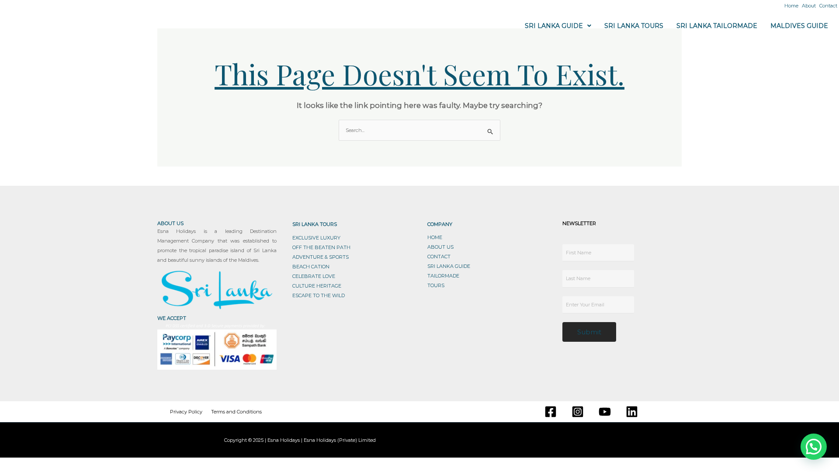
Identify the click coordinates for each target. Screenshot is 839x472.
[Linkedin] (632, 412)
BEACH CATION (310, 267)
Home (791, 6)
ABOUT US (440, 247)
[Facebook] (550, 412)
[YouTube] (605, 412)
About (809, 6)
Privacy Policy (186, 412)
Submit (589, 332)
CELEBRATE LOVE (313, 276)
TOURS (435, 285)
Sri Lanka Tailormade (716, 26)
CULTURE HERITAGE (316, 286)
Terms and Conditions (236, 412)
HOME (434, 237)
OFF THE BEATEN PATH (321, 247)
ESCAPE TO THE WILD (318, 295)
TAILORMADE (443, 276)
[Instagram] (578, 412)
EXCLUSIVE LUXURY (316, 238)
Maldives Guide (799, 26)
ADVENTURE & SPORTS (320, 257)
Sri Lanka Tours (633, 26)
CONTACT (439, 256)
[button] (558, 25)
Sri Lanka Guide (554, 26)
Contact (828, 6)
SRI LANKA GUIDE (448, 266)
